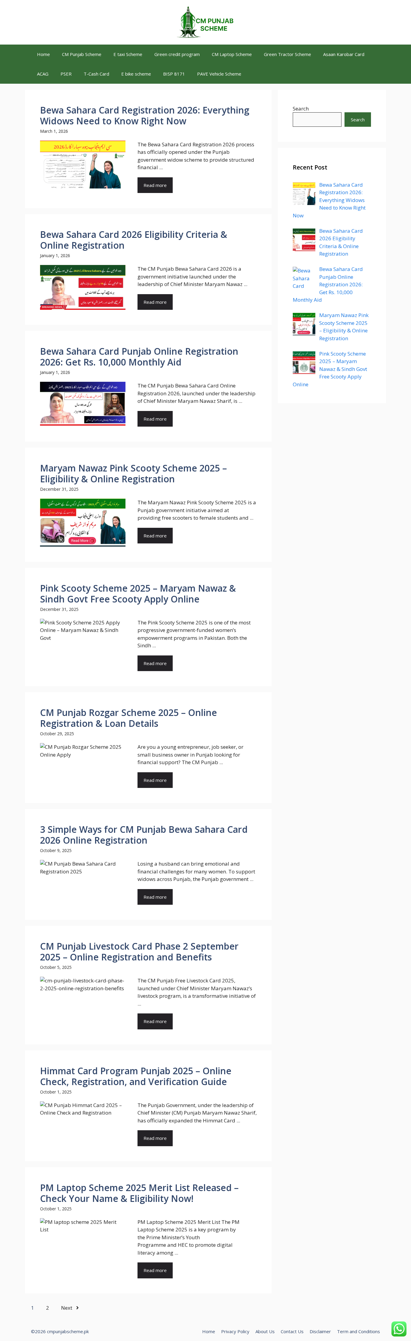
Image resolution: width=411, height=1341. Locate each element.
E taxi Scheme (127, 54)
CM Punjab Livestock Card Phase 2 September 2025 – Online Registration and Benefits (139, 951)
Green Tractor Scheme (287, 54)
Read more (155, 185)
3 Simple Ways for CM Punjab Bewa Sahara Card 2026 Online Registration (144, 834)
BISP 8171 (174, 74)
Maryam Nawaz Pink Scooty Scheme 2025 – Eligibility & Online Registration (133, 473)
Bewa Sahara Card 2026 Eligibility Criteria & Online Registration (133, 239)
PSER (66, 74)
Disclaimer (320, 1331)
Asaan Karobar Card (343, 54)
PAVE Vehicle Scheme (219, 74)
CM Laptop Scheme (232, 54)
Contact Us (292, 1331)
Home (43, 54)
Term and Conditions (358, 1331)
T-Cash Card (96, 74)
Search (301, 108)
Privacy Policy (235, 1331)
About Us (265, 1331)
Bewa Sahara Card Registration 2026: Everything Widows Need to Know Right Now (144, 115)
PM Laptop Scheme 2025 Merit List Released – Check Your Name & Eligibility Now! (139, 1193)
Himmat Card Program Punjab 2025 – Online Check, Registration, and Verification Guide (135, 1076)
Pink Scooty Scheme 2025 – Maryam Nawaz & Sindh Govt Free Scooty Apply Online (138, 593)
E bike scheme (136, 74)
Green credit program (177, 54)
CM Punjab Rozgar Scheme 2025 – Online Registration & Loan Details (128, 718)
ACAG (42, 74)
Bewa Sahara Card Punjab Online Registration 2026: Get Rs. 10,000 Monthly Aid (139, 356)
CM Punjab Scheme (81, 54)
